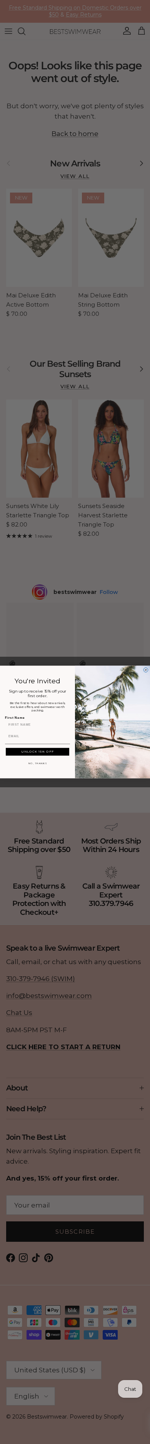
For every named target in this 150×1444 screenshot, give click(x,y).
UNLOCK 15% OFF (37, 752)
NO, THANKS (37, 763)
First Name (15, 717)
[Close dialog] (145, 669)
